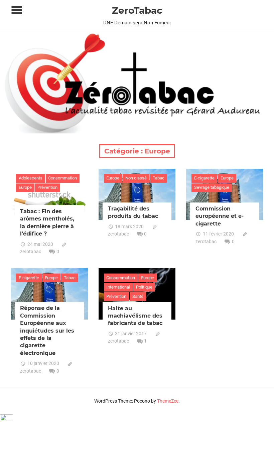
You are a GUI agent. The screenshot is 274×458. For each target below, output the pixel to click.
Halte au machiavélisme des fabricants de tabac (135, 316)
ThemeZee (167, 401)
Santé (137, 296)
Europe (25, 187)
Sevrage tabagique (211, 187)
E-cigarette (204, 177)
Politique (144, 287)
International (118, 287)
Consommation (62, 177)
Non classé (136, 177)
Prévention (47, 187)
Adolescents (30, 177)
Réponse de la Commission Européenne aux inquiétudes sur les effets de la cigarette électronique (47, 330)
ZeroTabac (137, 10)
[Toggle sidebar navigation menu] (17, 10)
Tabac (158, 177)
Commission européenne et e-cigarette (219, 216)
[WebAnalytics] (6, 419)
